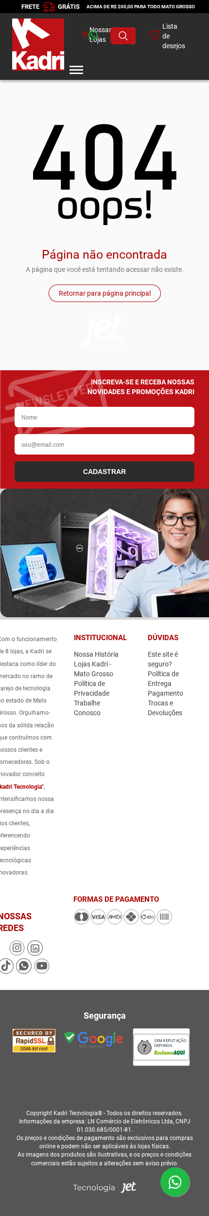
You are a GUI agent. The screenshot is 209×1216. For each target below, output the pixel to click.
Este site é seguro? (163, 659)
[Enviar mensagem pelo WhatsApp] (175, 1182)
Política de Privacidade (91, 688)
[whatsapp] (78, 36)
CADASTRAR (104, 471)
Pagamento (165, 693)
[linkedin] (35, 953)
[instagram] (18, 953)
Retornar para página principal (105, 293)
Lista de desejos (173, 36)
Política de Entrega (163, 678)
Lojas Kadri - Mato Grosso (93, 669)
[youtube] (42, 971)
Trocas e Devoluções (165, 708)
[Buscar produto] (123, 35)
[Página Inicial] (38, 46)
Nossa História (96, 654)
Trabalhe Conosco (87, 708)
